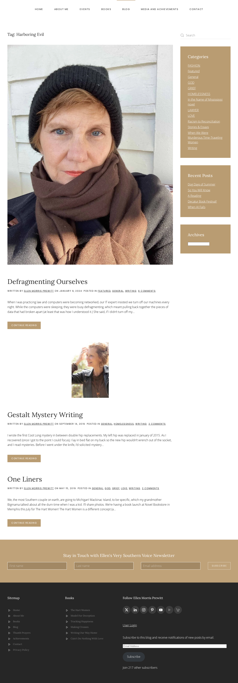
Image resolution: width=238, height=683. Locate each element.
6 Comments (147, 290)
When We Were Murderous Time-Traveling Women (205, 137)
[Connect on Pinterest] (152, 610)
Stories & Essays (198, 127)
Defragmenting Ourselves (47, 281)
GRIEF (116, 488)
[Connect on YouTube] (161, 610)
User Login (130, 625)
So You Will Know (199, 190)
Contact (196, 9)
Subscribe (219, 565)
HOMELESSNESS (124, 423)
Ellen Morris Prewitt (39, 290)
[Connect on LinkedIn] (135, 610)
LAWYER (193, 110)
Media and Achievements (159, 9)
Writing (131, 290)
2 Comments (157, 423)
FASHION (194, 66)
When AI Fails (196, 207)
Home (39, 9)
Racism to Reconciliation (204, 121)
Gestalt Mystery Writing (45, 414)
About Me (61, 9)
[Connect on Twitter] (127, 610)
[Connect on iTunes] (169, 610)
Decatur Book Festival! (202, 201)
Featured (104, 290)
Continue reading (24, 325)
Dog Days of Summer (201, 184)
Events (85, 9)
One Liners (24, 479)
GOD (108, 488)
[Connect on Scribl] (178, 610)
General (118, 290)
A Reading (194, 196)
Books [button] (106, 9)
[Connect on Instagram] (144, 610)
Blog (126, 9)
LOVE (124, 488)
